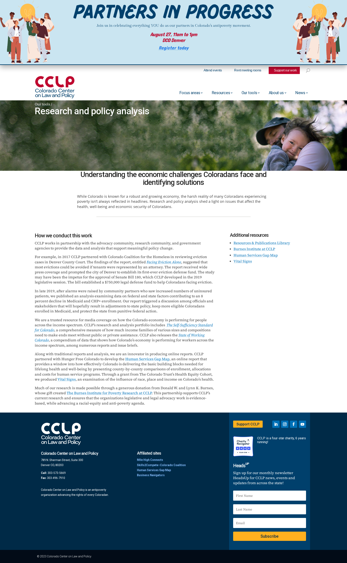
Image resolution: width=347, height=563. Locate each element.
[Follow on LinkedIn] (276, 424)
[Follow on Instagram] (284, 424)
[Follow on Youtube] (302, 424)
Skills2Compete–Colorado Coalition (161, 465)
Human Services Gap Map (147, 358)
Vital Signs (66, 379)
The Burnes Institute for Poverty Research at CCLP (109, 392)
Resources (221, 92)
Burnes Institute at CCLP (254, 248)
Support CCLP (247, 424)
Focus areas (189, 92)
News (300, 92)
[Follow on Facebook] (293, 424)
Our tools (249, 92)
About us (276, 92)
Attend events (213, 70)
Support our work (285, 70)
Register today (174, 48)
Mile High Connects (150, 459)
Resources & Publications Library (262, 242)
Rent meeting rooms (247, 70)
